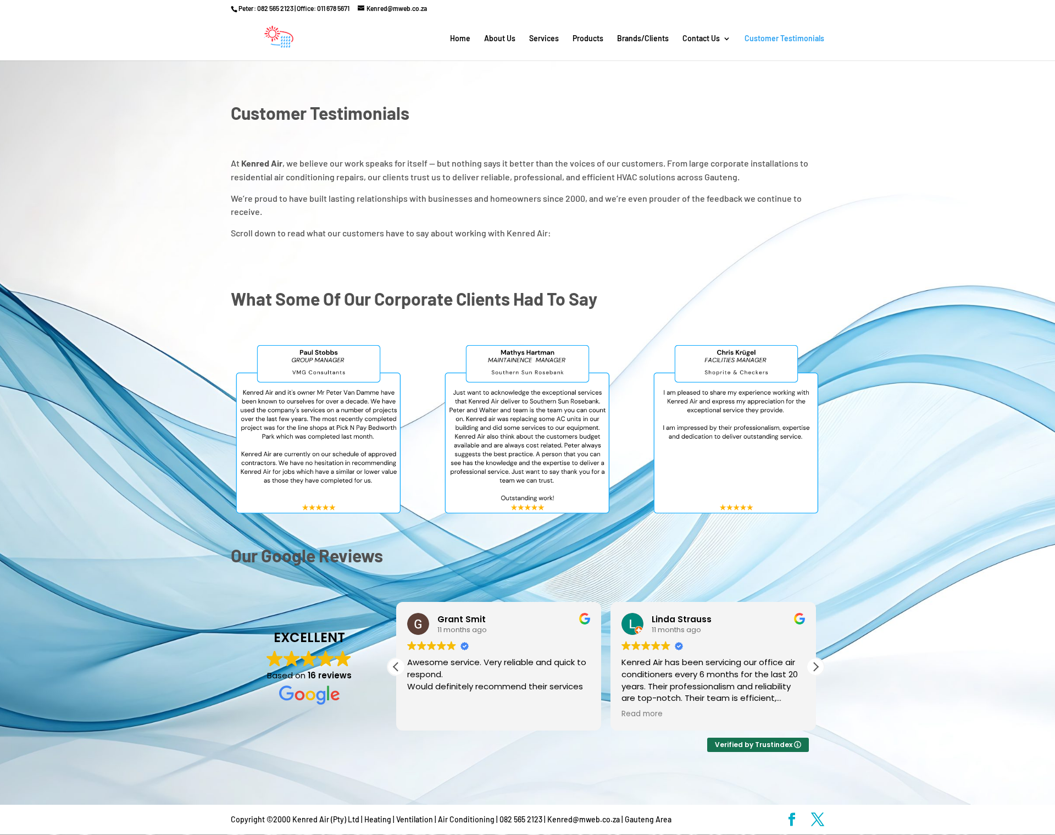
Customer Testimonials (784, 39)
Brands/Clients (643, 39)
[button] (815, 667)
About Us (499, 39)
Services (544, 39)
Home (460, 39)
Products (588, 39)
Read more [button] (642, 714)
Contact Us (701, 39)
